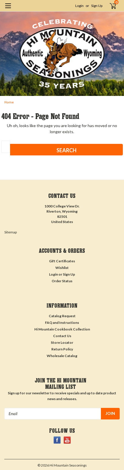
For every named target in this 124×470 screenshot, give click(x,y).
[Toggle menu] (8, 9)
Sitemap (10, 232)
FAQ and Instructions (62, 322)
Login (79, 5)
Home (9, 102)
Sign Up (96, 5)
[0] (109, 6)
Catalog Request (62, 316)
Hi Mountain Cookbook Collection (62, 329)
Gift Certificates (62, 261)
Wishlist (62, 267)
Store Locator (62, 342)
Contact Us (62, 336)
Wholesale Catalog (62, 356)
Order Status (62, 281)
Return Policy (62, 349)
